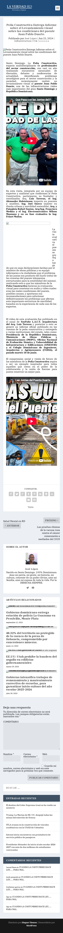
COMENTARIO (11, 721)
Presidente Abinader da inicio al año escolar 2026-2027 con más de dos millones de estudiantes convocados (31, 847)
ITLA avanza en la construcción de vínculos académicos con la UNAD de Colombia (27, 826)
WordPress (31, 925)
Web (44, 754)
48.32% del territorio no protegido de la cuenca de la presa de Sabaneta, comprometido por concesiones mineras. (30, 637)
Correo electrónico (30, 755)
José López (31, 38)
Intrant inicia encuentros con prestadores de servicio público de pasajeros (28, 836)
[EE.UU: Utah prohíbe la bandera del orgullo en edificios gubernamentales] (31, 651)
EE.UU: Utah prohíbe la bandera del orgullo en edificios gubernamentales (31, 659)
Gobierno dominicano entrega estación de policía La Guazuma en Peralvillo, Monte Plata (31, 615)
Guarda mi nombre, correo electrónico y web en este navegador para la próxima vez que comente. (29, 768)
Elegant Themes (29, 922)
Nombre (8, 754)
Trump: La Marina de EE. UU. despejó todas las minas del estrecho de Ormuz (29, 816)
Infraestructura (23, 40)
